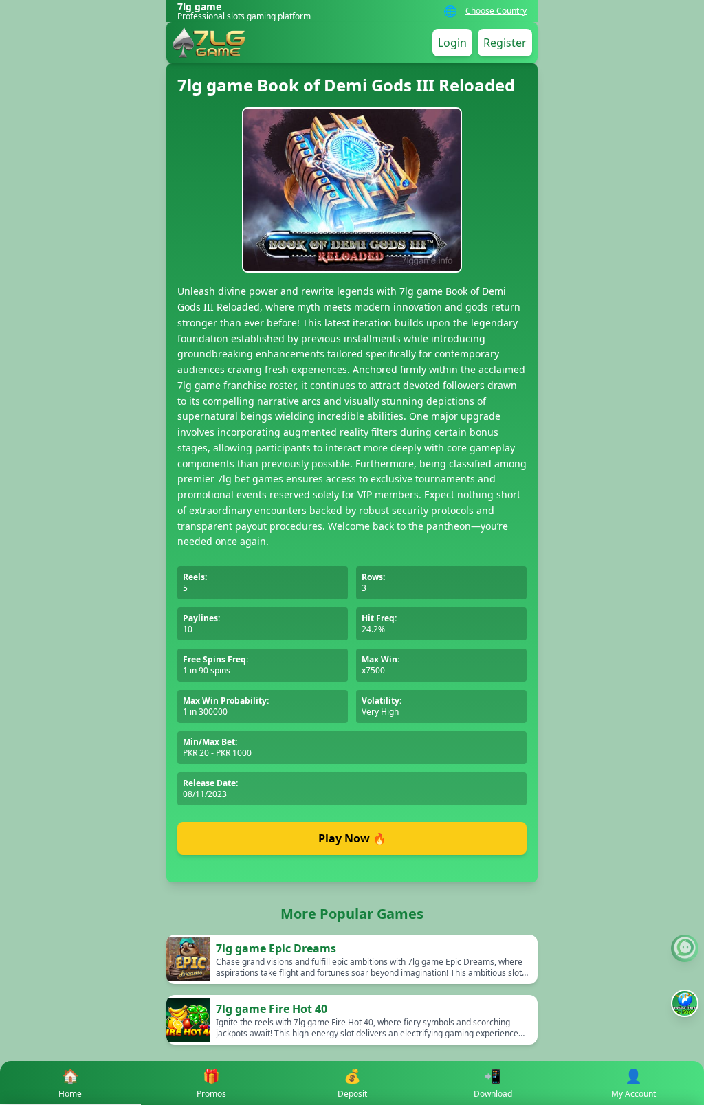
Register (505, 42)
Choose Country (496, 10)
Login (452, 42)
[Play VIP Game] (684, 1003)
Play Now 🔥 (352, 838)
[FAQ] (684, 948)
